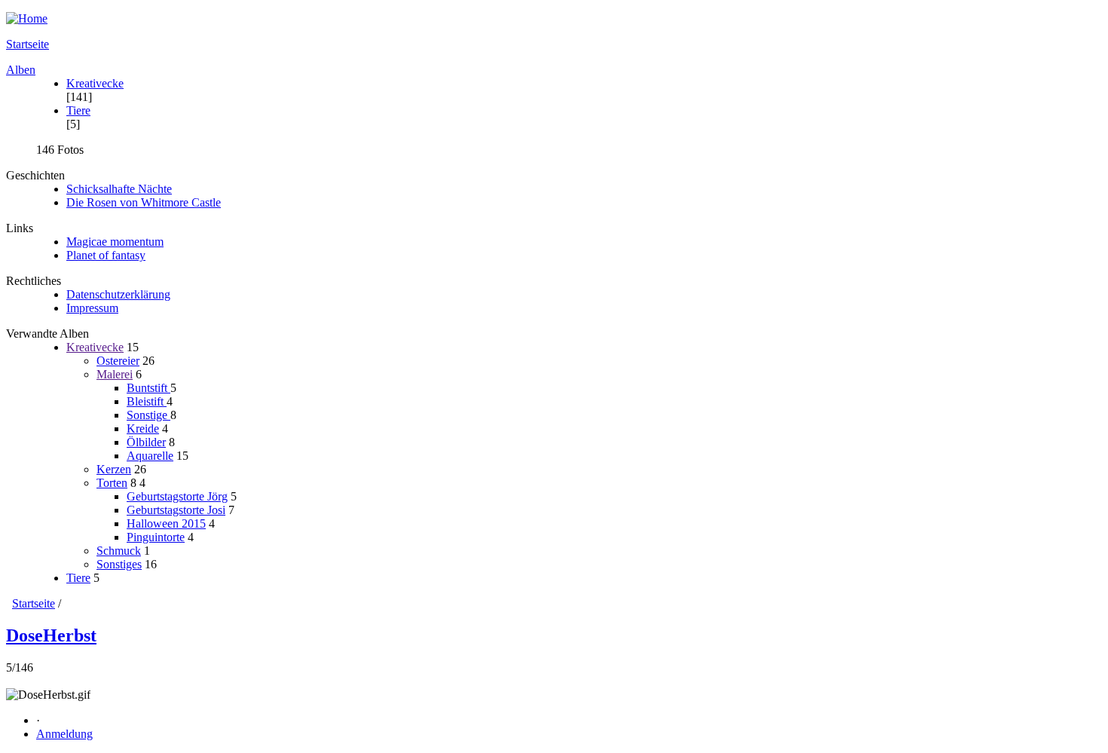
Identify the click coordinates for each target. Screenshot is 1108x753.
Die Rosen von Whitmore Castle (143, 202)
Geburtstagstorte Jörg (177, 496)
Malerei (114, 374)
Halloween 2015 (166, 523)
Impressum (92, 308)
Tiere (78, 110)
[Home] (554, 19)
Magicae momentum (115, 241)
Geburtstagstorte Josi (176, 510)
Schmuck (118, 550)
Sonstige (148, 415)
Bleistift (147, 401)
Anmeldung (64, 733)
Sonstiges (119, 564)
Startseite (27, 44)
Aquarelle (150, 455)
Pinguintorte (156, 537)
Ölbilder (146, 442)
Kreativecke (95, 83)
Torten (111, 482)
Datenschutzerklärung (118, 294)
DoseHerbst (51, 635)
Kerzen (113, 469)
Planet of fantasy (105, 255)
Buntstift (148, 387)
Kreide (143, 428)
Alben (20, 69)
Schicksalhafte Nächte (119, 188)
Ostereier (117, 360)
